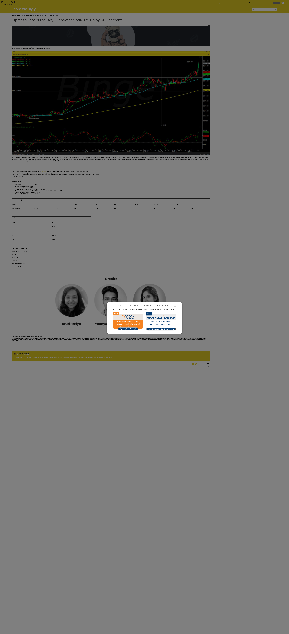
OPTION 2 (148, 314)
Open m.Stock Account (128, 329)
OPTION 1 (115, 313)
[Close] (175, 305)
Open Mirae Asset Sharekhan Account (161, 329)
